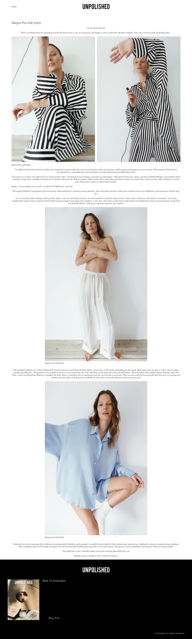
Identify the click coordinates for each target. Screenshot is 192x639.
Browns (114, 556)
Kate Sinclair (99, 28)
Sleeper (48, 170)
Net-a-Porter (103, 556)
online (92, 551)
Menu (14, 7)
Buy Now (54, 618)
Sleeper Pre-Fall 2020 (21, 165)
